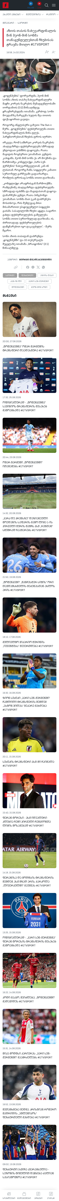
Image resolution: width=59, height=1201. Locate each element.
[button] (13, 14)
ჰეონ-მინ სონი (39, 287)
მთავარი (8, 23)
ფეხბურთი (27, 276)
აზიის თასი (47, 276)
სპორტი (23, 23)
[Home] (6, 5)
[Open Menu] (53, 5)
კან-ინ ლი (16, 281)
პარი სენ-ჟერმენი (39, 281)
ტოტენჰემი (18, 287)
